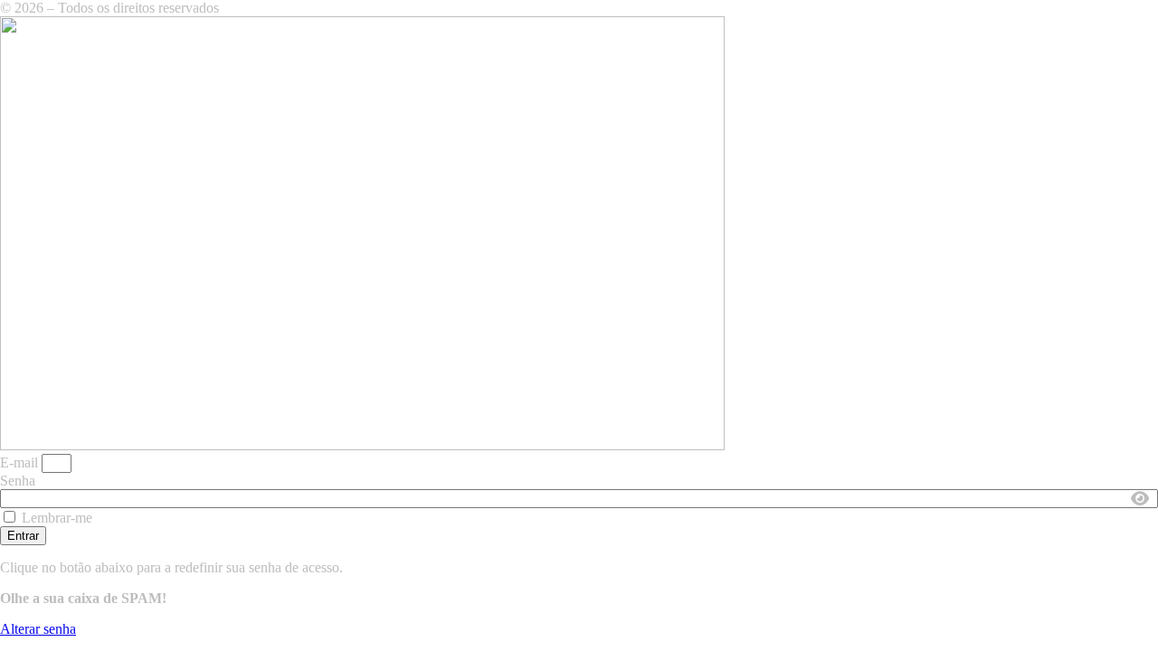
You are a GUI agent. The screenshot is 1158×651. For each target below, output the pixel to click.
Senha (17, 480)
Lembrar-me (55, 517)
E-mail (19, 462)
